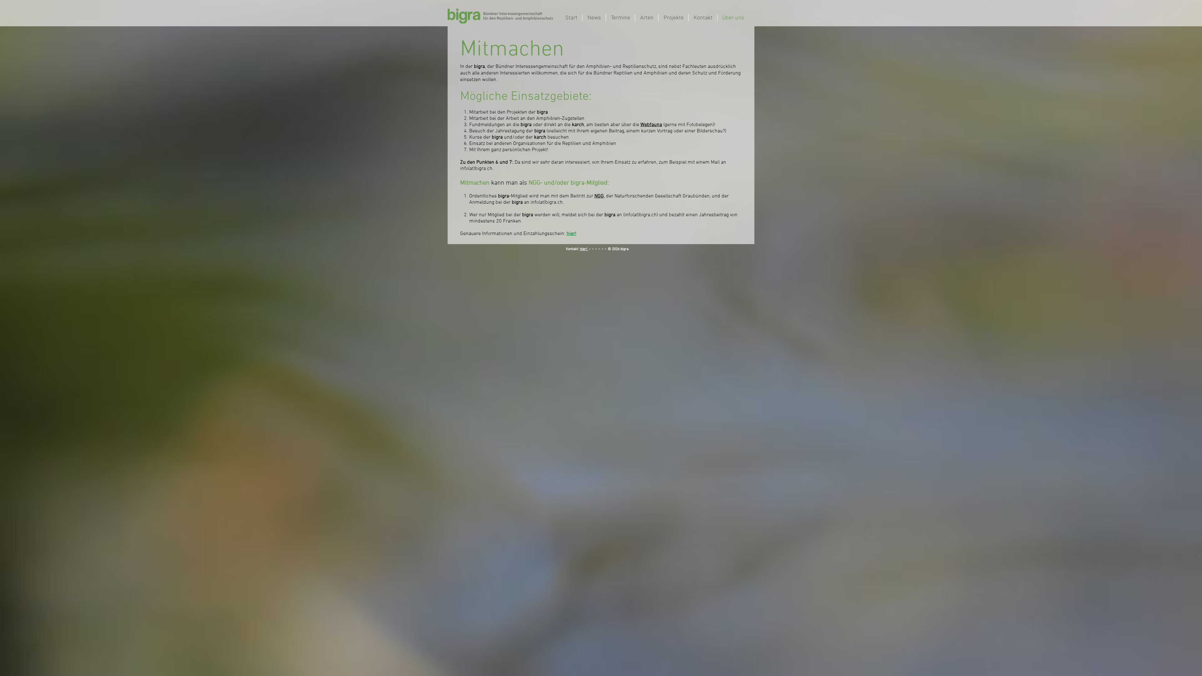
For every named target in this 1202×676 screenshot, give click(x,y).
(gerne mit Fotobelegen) (688, 125)
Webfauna (651, 125)
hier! (584, 249)
